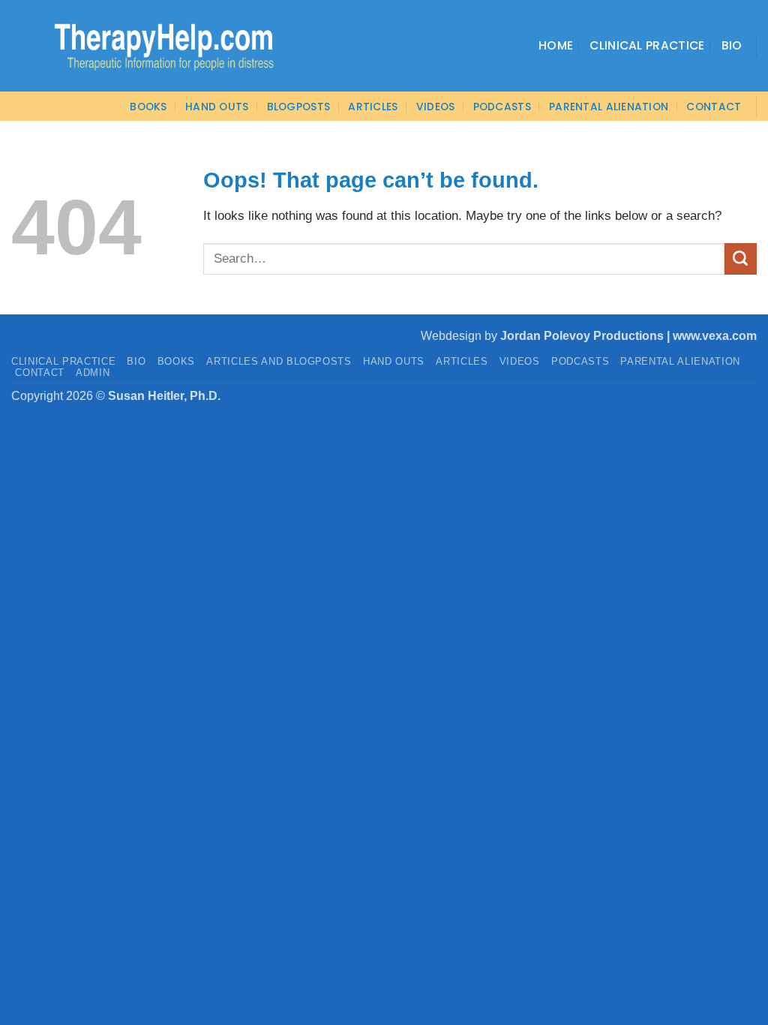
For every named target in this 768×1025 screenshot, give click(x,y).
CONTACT (713, 106)
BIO (136, 361)
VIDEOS (435, 106)
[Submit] (740, 259)
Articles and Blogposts (279, 361)
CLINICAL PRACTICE (63, 361)
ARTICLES (373, 106)
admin (93, 372)
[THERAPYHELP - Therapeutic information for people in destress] (144, 45)
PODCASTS (502, 106)
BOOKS (148, 106)
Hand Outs (217, 106)
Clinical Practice (647, 45)
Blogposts (299, 106)
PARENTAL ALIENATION (680, 361)
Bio (732, 45)
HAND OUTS (393, 361)
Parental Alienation (608, 106)
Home (555, 45)
